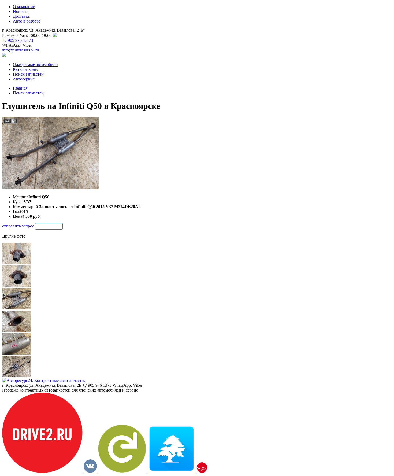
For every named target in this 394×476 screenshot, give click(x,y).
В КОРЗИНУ (49, 226)
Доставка (21, 16)
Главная (20, 88)
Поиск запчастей (28, 93)
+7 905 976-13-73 (17, 40)
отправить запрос (18, 226)
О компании (24, 6)
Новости (21, 11)
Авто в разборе (26, 21)
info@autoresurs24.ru (20, 50)
